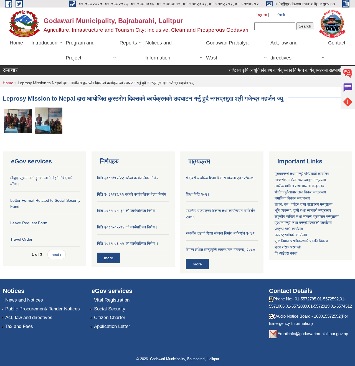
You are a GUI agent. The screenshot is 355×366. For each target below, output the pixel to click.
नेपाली (281, 15)
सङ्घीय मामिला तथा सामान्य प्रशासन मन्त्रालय (307, 216)
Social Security (109, 309)
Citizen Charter (109, 317)
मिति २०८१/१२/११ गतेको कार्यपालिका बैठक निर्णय (131, 194)
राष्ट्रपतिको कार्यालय (289, 228)
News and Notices (24, 300)
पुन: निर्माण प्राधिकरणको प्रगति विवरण (301, 241)
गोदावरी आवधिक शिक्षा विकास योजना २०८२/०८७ (219, 178)
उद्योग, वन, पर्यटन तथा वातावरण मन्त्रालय (304, 204)
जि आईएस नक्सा (286, 253)
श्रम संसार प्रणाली (288, 247)
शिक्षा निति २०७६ (198, 194)
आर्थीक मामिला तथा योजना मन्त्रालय (299, 186)
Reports (128, 43)
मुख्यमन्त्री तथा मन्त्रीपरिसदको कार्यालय (302, 173)
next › (57, 254)
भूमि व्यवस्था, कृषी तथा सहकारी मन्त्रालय (303, 210)
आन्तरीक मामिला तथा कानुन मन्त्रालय (300, 180)
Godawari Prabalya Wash (227, 50)
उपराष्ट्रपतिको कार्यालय (291, 235)
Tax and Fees (19, 326)
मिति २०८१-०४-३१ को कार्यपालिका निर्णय (126, 210)
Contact (336, 43)
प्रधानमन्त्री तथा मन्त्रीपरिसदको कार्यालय (303, 222)
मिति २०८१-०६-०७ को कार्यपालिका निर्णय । (127, 243)
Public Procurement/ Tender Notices (42, 309)
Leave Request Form (28, 223)
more (108, 258)
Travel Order (21, 239)
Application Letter (112, 326)
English (261, 15)
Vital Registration (112, 300)
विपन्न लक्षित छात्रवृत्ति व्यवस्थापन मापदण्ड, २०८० (220, 249)
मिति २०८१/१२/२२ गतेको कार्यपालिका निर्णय (127, 178)
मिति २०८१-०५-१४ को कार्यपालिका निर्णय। (127, 227)
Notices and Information (158, 50)
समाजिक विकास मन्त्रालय (292, 198)
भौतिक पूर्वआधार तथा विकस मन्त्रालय (300, 192)
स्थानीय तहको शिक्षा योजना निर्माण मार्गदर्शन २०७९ (220, 233)
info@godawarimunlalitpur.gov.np (318, 333)
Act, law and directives (284, 50)
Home (16, 43)
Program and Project (80, 50)
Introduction (44, 43)
